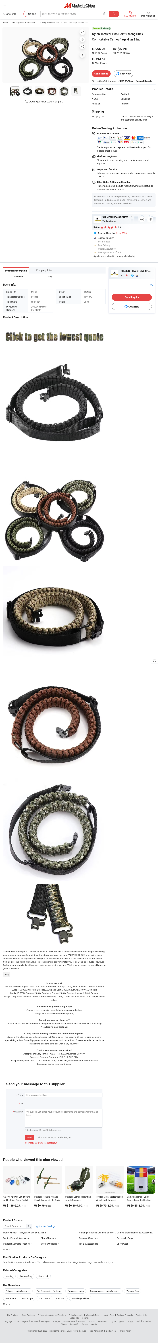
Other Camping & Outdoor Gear (76, 22)
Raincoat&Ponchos (88, 1238)
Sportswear (122, 1243)
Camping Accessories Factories (105, 1291)
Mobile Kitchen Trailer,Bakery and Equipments (22, 1232)
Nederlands (102, 1321)
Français (56, 1321)
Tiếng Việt (74, 1324)
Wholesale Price (92, 1315)
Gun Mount (44, 1298)
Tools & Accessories (88, 1243)
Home (5, 22)
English (25, 1321)
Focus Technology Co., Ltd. (59, 1331)
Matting (9, 1276)
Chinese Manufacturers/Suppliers (52, 1315)
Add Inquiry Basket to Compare (46, 101)
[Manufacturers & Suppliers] (79, 5)
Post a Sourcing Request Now (41, 1142)
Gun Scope (27, 1298)
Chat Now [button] (125, 73)
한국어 (122, 1321)
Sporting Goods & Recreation (23, 22)
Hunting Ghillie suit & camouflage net (96, 1232)
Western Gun (133, 1291)
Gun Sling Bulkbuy (80, 1298)
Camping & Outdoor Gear (49, 22)
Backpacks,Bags (125, 1238)
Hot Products (12, 1315)
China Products (28, 1315)
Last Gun (60, 1298)
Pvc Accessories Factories (49, 1291)
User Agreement (96, 1331)
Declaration (111, 1331)
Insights (85, 1318)
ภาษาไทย (147, 1321)
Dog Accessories (76, 1291)
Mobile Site (74, 1318)
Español (34, 1321)
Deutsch (91, 1321)
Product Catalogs (46, 1226)
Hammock (43, 1276)
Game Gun (11, 1298)
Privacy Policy (125, 1331)
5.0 (123, 275)
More (5, 1304)
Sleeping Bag (26, 1276)
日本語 (130, 1321)
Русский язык (69, 1321)
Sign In (97, 256)
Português (45, 1321)
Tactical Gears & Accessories (16, 1238)
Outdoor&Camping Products (16, 1243)
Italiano (81, 1321)
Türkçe (64, 1324)
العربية (113, 1321)
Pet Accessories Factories (18, 1291)
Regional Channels (125, 1315)
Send (29, 1137)
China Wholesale (76, 1315)
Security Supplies (49, 1243)
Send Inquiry (101, 73)
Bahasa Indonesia (89, 1324)
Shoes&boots (47, 1238)
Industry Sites (108, 1315)
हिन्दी (138, 1321)
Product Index (142, 1315)
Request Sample (144, 81)
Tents (43, 1232)
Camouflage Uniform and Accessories (135, 1232)
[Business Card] (151, 284)
